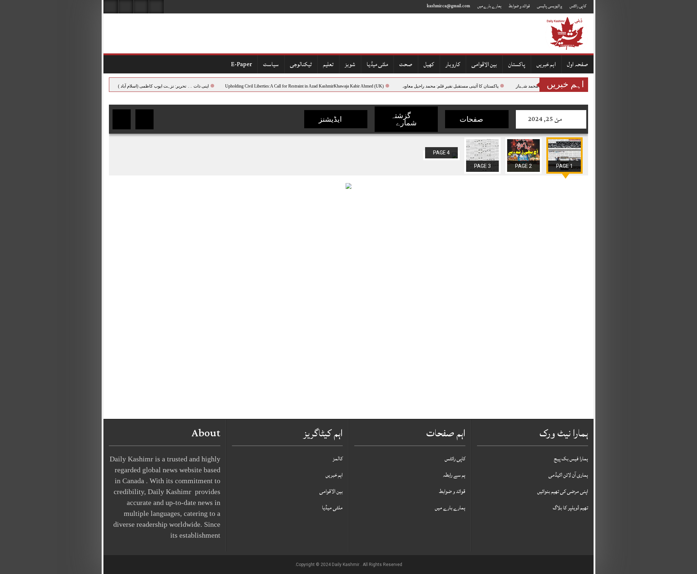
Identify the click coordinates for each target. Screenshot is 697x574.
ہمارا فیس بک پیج (571, 458)
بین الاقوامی (484, 64)
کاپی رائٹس (578, 6)
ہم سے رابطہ (454, 475)
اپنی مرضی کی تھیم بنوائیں (562, 491)
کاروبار (452, 64)
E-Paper (241, 64)
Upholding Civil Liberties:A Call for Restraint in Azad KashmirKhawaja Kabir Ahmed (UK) (310, 86)
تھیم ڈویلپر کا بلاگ (570, 507)
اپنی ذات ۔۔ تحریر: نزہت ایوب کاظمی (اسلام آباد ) (169, 86)
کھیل (429, 64)
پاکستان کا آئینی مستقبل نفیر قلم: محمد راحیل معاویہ (456, 86)
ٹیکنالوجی (301, 64)
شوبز (350, 64)
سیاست (271, 64)
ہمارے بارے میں (489, 6)
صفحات (472, 119)
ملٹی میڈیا (377, 64)
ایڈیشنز (331, 119)
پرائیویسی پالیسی (549, 6)
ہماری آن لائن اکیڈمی (568, 475)
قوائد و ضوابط (519, 6)
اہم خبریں (546, 64)
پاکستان (516, 64)
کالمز (338, 458)
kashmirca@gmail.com (448, 6)
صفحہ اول (577, 64)
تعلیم (328, 64)
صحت (405, 64)
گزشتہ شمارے (404, 119)
